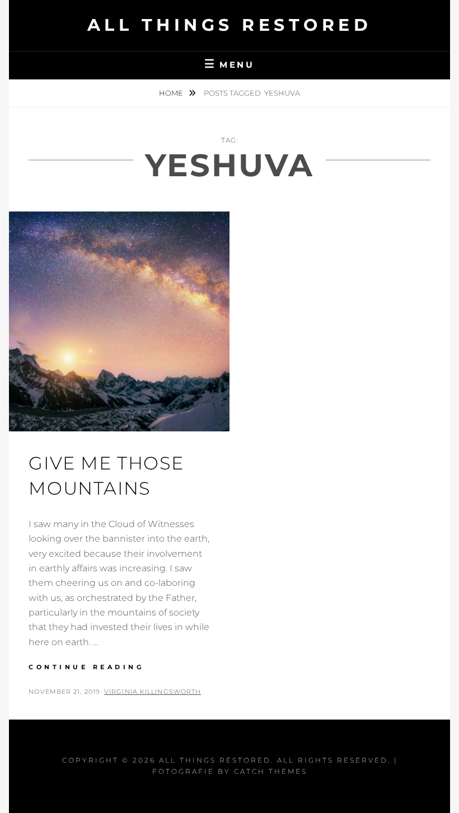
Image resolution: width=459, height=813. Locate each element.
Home (172, 92)
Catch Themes (270, 771)
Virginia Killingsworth (152, 691)
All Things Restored (229, 25)
